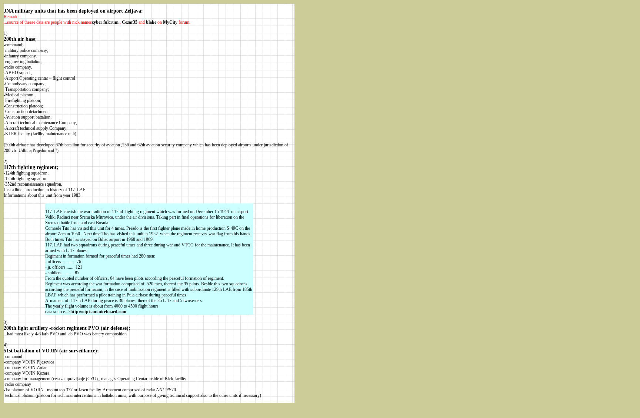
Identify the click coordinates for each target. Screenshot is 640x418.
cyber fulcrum (105, 22)
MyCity (170, 22)
